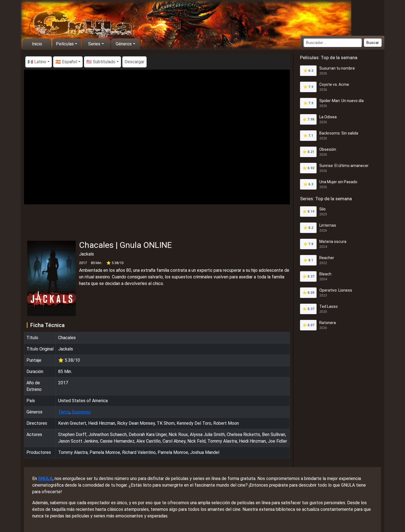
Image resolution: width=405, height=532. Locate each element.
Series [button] (94, 43)
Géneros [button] (124, 43)
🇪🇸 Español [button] (66, 61)
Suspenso (81, 412)
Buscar (372, 42)
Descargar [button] (134, 61)
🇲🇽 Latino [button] (37, 61)
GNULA (45, 478)
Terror (64, 412)
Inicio (37, 43)
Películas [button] (65, 43)
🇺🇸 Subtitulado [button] (100, 61)
